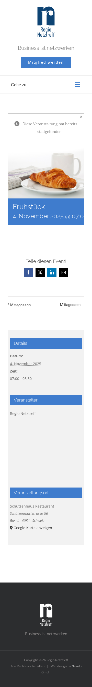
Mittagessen (20, 304)
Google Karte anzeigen (33, 527)
